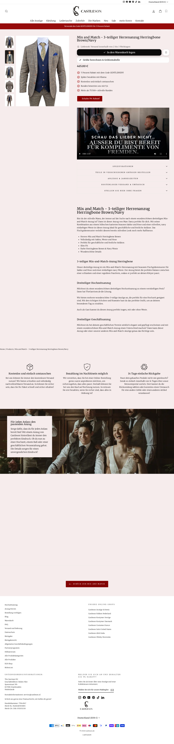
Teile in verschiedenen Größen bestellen (123, 172)
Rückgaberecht (11, 640)
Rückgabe (8, 636)
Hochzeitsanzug (11, 605)
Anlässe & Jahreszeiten (123, 178)
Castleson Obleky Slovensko (99, 637)
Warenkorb (9, 621)
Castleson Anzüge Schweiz (98, 610)
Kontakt (139, 20)
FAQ (6, 624)
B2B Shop (8, 664)
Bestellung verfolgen (13, 613)
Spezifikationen (123, 166)
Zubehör (80, 20)
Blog (6, 617)
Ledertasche (65, 20)
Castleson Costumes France (99, 625)
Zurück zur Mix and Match (88, 584)
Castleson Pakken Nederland (99, 614)
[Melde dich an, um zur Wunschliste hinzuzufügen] (166, 52)
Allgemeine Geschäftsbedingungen (19, 644)
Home (2, 349)
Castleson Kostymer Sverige (99, 618)
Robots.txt (9, 668)
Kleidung (51, 20)
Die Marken (94, 20)
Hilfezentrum (10, 652)
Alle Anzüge (36, 20)
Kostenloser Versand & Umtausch (123, 184)
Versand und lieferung (13, 628)
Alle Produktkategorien (14, 656)
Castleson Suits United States (99, 629)
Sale (114, 20)
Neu (106, 20)
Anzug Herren (10, 609)
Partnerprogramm (12, 648)
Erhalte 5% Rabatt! (91, 98)
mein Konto (125, 20)
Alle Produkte (10, 660)
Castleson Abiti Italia (96, 633)
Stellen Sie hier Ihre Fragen (123, 191)
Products (9, 349)
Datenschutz (10, 632)
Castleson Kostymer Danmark (100, 621)
